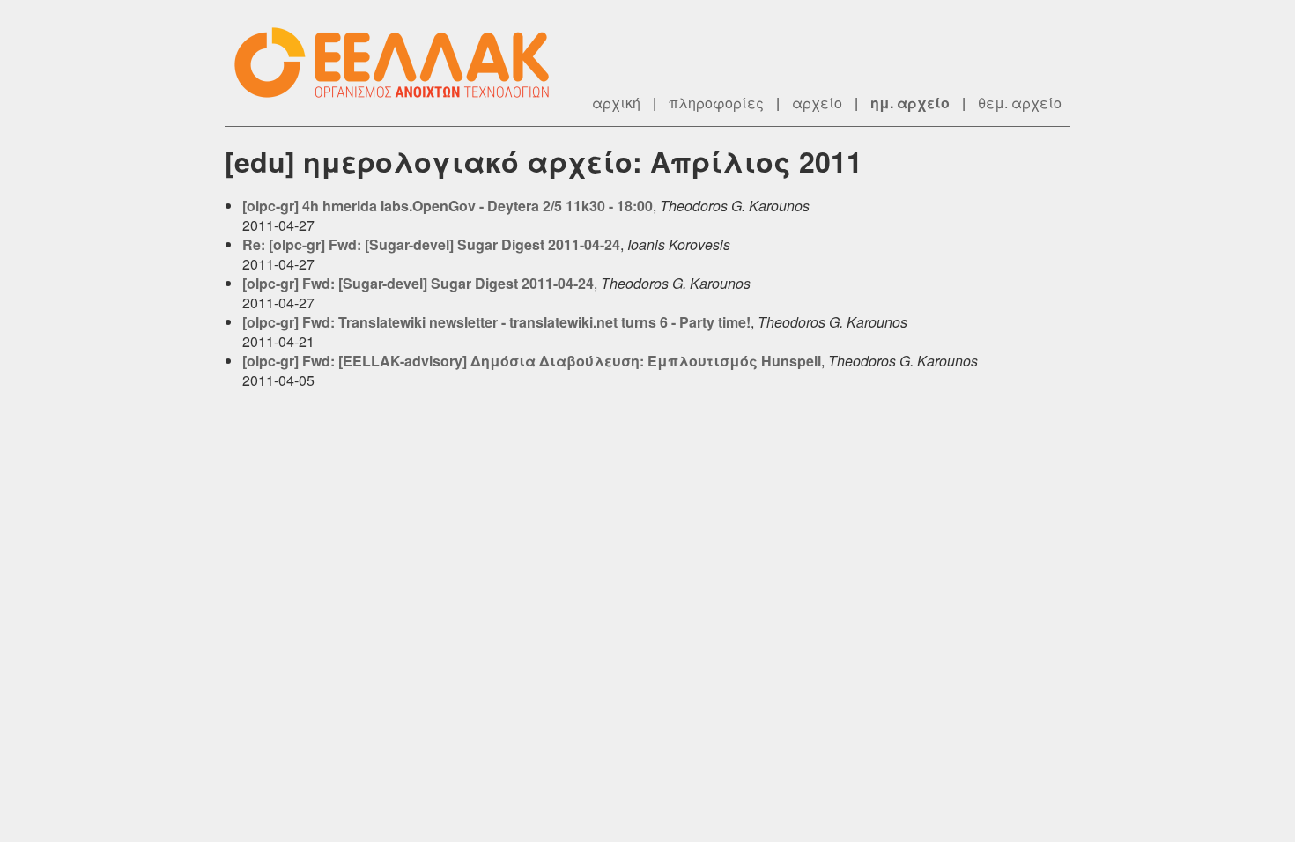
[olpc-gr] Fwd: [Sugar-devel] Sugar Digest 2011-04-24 (418, 283)
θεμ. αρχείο (1020, 102)
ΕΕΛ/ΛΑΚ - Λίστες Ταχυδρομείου (401, 63)
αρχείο (817, 102)
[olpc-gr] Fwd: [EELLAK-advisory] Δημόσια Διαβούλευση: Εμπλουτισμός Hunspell (531, 361)
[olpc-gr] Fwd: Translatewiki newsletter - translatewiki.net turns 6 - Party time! (496, 322)
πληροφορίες (716, 102)
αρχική (616, 102)
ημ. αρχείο (910, 102)
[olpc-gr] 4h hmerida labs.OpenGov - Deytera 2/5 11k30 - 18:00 (447, 206)
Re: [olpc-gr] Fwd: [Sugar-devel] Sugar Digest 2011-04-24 (431, 244)
